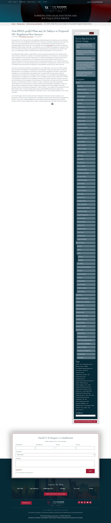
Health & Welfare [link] (82, 347)
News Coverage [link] (82, 274)
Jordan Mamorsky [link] (82, 169)
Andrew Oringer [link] (82, 89)
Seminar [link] (81, 256)
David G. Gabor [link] (81, 117)
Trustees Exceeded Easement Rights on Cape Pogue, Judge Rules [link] (84, 46)
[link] (55, 8)
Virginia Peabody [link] (82, 239)
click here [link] (49, 45)
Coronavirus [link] (79, 370)
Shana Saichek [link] (81, 221)
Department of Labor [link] (81, 374)
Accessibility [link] (44, 517)
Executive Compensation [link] (84, 343)
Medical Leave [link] (79, 405)
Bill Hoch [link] (80, 103)
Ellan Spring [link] (81, 131)
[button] (79, 502)
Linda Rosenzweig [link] (82, 180)
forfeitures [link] (78, 391)
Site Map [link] (37, 517)
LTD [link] (87, 403)
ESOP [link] (89, 385)
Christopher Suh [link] (82, 110)
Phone (78, 444)
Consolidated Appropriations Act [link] (84, 368)
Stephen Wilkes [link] (82, 228)
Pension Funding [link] (81, 326)
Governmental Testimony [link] (84, 267)
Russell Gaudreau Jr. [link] (83, 214)
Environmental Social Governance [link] (84, 380)
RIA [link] (82, 407)
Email (58, 444)
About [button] (14, 1)
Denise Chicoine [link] (82, 124)
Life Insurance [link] (80, 305)
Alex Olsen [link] (80, 86)
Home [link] (10, 1)
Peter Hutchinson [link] (82, 204)
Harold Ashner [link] (81, 141)
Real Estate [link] (81, 357)
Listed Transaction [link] (81, 309)
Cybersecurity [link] (81, 333)
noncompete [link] (87, 405)
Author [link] (78, 82)
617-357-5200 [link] (99, 2)
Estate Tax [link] (79, 295)
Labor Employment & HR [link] (82, 401)
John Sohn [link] (80, 155)
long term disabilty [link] (80, 403)
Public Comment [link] (82, 288)
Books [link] (79, 249)
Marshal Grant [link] (81, 197)
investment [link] (79, 399)
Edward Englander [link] (82, 127)
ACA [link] (81, 364)
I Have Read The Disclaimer (25, 472)
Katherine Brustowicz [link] (83, 173)
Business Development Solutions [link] (66, 517)
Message (18, 458)
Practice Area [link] (80, 329)
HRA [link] (90, 395)
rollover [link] (85, 407)
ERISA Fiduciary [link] (84, 383)
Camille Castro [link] (81, 107)
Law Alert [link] (80, 270)
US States (19, 451)
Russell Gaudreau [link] (82, 211)
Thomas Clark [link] (81, 235)
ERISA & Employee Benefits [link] (85, 340)
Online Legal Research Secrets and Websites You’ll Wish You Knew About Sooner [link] (84, 74)
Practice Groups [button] (31, 1)
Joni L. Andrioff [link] (81, 166)
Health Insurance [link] (80, 395)
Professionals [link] (22, 1)
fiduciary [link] (85, 389)
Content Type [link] (80, 242)
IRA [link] (83, 399)
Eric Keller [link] (80, 134)
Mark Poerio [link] (81, 194)
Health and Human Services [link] (83, 393)
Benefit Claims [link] (79, 366)
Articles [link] (79, 246)
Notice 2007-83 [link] (81, 322)
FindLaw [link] (80, 517)
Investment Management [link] (84, 350)
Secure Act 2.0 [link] (79, 409)
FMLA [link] (89, 389)
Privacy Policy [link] (52, 517)
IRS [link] (86, 399)
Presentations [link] (81, 281)
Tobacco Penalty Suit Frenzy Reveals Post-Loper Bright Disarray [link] (85, 58)
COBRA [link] (86, 366)
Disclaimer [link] (31, 517)
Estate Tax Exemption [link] (82, 298)
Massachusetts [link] (80, 312)
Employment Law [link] (82, 336)
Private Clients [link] (81, 354)
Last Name (39, 444)
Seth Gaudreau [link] (82, 218)
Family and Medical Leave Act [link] (83, 387)
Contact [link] (45, 1)
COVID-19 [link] (85, 370)
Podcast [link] (80, 277)
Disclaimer (19, 469)
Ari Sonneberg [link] (81, 96)
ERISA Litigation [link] (80, 385)
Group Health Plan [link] (87, 391)
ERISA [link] (77, 383)
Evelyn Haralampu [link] (82, 138)
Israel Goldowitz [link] (82, 145)
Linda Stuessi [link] (81, 183)
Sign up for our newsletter (85, 421)
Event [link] (79, 253)
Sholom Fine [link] (81, 225)
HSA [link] (93, 395)
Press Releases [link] (81, 284)
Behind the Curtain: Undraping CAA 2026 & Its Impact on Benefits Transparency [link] (85, 52)
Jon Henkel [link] (81, 159)
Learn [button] (39, 1)
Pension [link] (78, 407)
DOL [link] (89, 374)
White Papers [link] (81, 291)
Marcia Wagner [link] (81, 187)
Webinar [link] (81, 260)
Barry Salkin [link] (81, 100)
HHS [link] (87, 395)
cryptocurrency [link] (80, 372)
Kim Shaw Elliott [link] (82, 176)
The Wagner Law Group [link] (26, 36)
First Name (19, 444)
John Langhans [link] (81, 152)
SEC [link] (89, 407)
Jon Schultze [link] (81, 162)
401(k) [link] (77, 364)
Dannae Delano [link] (82, 114)
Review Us (26, 503)
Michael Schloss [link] (82, 201)
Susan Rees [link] (81, 232)
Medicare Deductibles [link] (82, 315)
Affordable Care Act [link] (88, 364)
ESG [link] (86, 385)
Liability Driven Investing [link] (83, 302)
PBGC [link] (92, 405)
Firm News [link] (80, 263)
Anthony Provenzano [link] (83, 93)
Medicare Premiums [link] (82, 319)
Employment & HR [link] (81, 376)
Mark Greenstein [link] (82, 190)
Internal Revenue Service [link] (82, 397)
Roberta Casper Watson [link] (84, 208)
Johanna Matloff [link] (82, 148)
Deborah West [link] (81, 120)
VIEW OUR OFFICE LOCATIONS (55, 494)
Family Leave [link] (79, 389)
